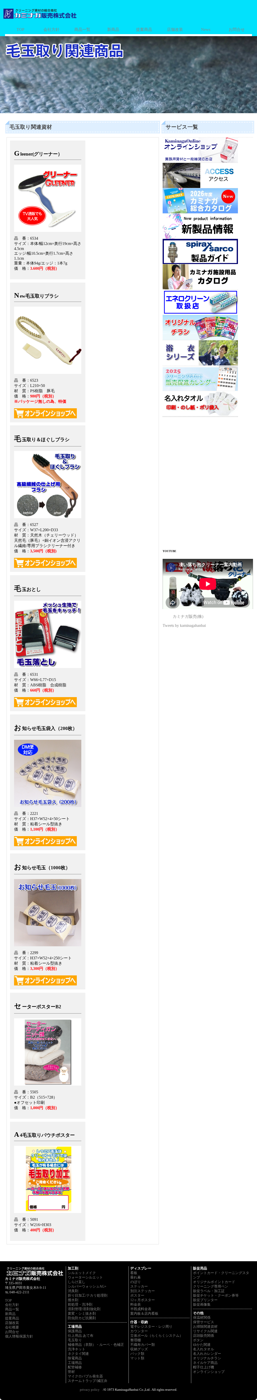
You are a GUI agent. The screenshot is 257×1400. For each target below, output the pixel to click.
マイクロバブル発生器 (85, 1376)
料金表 (135, 1304)
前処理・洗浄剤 (80, 1304)
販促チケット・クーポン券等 (216, 1295)
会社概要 (12, 1327)
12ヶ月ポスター (142, 1300)
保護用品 (75, 1331)
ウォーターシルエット (85, 1277)
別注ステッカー (142, 1291)
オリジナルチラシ (207, 1358)
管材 (71, 1372)
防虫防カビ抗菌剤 (82, 1318)
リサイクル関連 (205, 1331)
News (205, 29)
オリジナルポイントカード (214, 1282)
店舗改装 (175, 29)
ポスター (137, 1295)
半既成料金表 (140, 1309)
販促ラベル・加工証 (209, 1291)
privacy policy (90, 1389)
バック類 (137, 1354)
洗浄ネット (76, 1349)
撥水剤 (73, 1300)
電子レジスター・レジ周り (151, 1326)
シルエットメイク (82, 1273)
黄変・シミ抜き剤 (82, 1313)
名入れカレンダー (207, 1354)
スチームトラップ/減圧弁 (87, 1381)
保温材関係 (202, 1317)
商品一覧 (82, 29)
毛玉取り (75, 1340)
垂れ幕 (135, 1277)
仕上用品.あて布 (80, 1336)
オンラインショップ (209, 1372)
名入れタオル (203, 1349)
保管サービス (203, 1322)
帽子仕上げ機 (203, 1367)
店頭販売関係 (203, 1336)
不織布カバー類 (142, 1345)
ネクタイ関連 (78, 1354)
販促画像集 (202, 1304)
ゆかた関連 (202, 1345)
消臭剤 (73, 1291)
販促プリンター (205, 1300)
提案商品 (144, 29)
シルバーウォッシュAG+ (87, 1286)
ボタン (198, 1340)
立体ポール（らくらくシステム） (156, 1336)
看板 (133, 1273)
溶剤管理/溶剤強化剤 (84, 1309)
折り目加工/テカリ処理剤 (87, 1295)
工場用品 (75, 1363)
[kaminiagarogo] (40, 12)
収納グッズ (139, 1349)
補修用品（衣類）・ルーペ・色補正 (96, 1345)
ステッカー (139, 1286)
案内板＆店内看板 (144, 1313)
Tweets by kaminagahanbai (184, 625)
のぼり (135, 1282)
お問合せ (237, 29)
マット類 (137, 1358)
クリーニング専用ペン (210, 1286)
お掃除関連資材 (205, 1326)
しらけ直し (76, 1282)
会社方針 (51, 29)
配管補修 (75, 1367)
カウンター (139, 1331)
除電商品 (75, 1358)
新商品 (113, 29)
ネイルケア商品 (205, 1363)
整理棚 (135, 1340)
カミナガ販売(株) (188, 616)
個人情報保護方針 (19, 1336)
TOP (20, 29)
